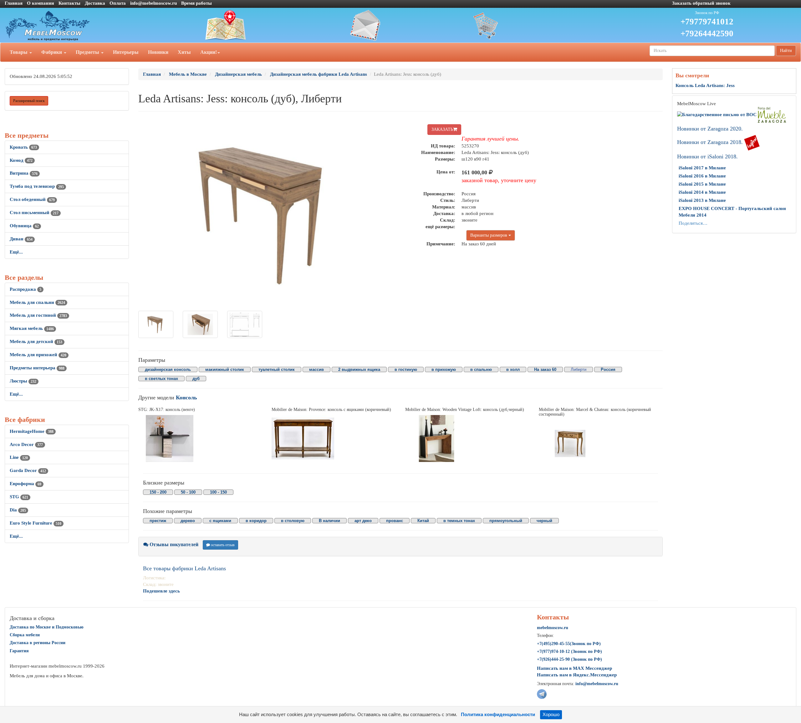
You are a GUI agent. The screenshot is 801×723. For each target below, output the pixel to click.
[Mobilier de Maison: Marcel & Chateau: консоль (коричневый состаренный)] (601, 443)
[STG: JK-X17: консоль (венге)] (200, 438)
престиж (158, 520)
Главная (14, 3)
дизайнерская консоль (168, 369)
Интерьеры (126, 52)
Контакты (69, 3)
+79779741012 (707, 21)
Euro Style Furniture (35, 523)
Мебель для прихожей (38, 354)
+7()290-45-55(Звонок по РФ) (569, 643)
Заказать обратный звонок (701, 3)
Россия (608, 369)
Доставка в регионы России (37, 642)
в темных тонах (459, 520)
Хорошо (551, 714)
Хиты (184, 52)
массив (316, 369)
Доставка (95, 3)
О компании (40, 3)
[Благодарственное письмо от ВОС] (717, 114)
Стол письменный (34, 212)
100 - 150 (218, 492)
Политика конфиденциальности (498, 714)
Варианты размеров (489, 235)
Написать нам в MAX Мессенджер (574, 668)
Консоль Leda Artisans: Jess (705, 85)
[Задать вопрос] (401, 25)
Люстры (23, 380)
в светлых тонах (161, 378)
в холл (513, 369)
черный (544, 520)
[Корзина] (534, 25)
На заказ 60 (545, 369)
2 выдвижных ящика (359, 369)
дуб (196, 378)
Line (19, 457)
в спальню (481, 369)
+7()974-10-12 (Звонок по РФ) (569, 651)
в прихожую (443, 369)
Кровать (23, 147)
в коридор (256, 520)
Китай (423, 520)
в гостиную (406, 369)
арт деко (363, 520)
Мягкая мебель (32, 328)
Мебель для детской (36, 341)
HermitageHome (32, 431)
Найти (786, 50)
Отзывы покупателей (173, 544)
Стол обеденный (32, 199)
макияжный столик (224, 369)
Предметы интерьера (37, 367)
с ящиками (220, 520)
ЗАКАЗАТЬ (442, 129)
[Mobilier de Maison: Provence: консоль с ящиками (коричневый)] (334, 438)
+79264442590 (707, 33)
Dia (18, 509)
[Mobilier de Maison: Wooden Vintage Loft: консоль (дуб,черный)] (467, 438)
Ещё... (16, 251)
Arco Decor (26, 444)
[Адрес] (267, 25)
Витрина (24, 173)
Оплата (118, 3)
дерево (188, 520)
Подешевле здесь (161, 590)
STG (19, 496)
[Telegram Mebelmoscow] (542, 693)
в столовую (292, 520)
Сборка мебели (25, 635)
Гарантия (19, 651)
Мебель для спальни (37, 302)
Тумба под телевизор (37, 186)
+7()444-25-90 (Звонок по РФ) (569, 659)
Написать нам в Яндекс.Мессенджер (577, 674)
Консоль (186, 397)
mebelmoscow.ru (552, 627)
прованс (394, 520)
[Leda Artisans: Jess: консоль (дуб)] (155, 324)
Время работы (196, 3)
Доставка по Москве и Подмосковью (47, 627)
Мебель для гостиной (38, 315)
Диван (21, 238)
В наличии (329, 520)
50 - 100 (188, 492)
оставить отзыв (222, 545)
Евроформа (25, 483)
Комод (21, 160)
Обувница (24, 225)
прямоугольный (505, 520)
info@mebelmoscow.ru (153, 3)
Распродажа (25, 289)
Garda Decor (28, 470)
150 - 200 (158, 492)
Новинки (158, 52)
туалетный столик (276, 369)
